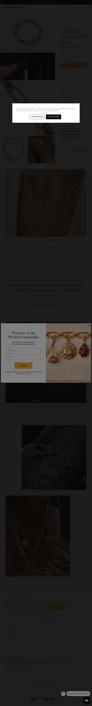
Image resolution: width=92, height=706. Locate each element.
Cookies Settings (37, 116)
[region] (46, 113)
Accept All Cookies (53, 116)
